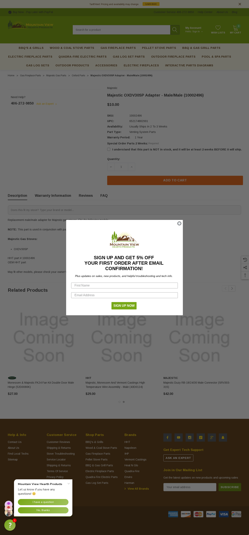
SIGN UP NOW (124, 305)
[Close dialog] (179, 223)
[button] (10, 525)
